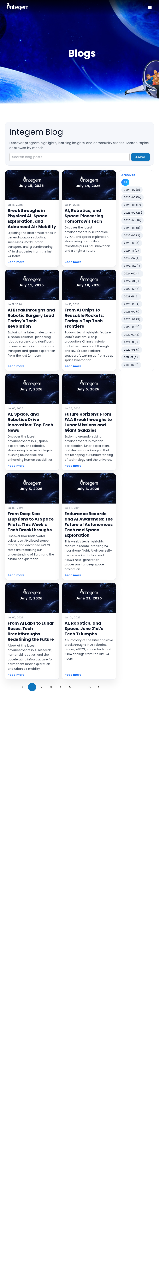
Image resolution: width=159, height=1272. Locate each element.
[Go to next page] (99, 687)
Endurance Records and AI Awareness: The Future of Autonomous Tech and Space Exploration (89, 524)
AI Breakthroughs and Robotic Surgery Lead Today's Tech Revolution (31, 318)
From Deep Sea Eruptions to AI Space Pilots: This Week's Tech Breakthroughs (31, 522)
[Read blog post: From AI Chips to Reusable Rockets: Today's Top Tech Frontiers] (89, 285)
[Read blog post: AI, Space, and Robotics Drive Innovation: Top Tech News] (32, 389)
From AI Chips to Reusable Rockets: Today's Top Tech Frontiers (84, 318)
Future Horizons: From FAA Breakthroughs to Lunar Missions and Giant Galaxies (88, 422)
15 (89, 687)
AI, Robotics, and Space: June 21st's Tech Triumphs (84, 628)
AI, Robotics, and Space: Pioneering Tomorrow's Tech (84, 216)
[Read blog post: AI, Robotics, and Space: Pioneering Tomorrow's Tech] (89, 185)
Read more (16, 262)
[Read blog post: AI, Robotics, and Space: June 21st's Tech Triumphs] (89, 598)
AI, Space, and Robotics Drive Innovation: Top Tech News (30, 422)
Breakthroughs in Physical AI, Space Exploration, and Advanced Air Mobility (32, 218)
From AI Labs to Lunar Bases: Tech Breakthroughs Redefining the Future (31, 631)
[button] (125, 182)
